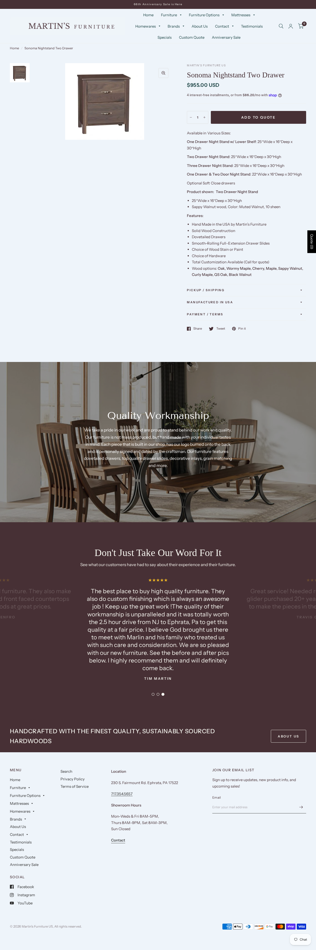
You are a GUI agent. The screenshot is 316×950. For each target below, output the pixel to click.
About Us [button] (288, 736)
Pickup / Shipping (205, 290)
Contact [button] (118, 840)
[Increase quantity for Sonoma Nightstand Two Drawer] (204, 117)
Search (66, 771)
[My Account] (291, 26)
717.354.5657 (122, 793)
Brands (174, 26)
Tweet (220, 329)
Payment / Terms (205, 314)
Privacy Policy (72, 779)
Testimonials (252, 26)
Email (216, 797)
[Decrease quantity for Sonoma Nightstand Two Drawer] (191, 117)
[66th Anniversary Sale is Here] (158, 4)
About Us (200, 26)
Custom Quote (191, 37)
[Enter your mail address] (301, 807)
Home (148, 15)
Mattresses (240, 15)
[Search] (281, 26)
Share (197, 329)
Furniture (169, 15)
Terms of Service (74, 786)
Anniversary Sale (226, 37)
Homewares (145, 26)
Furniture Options (204, 15)
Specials (165, 37)
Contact (222, 26)
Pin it (242, 329)
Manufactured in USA (210, 302)
